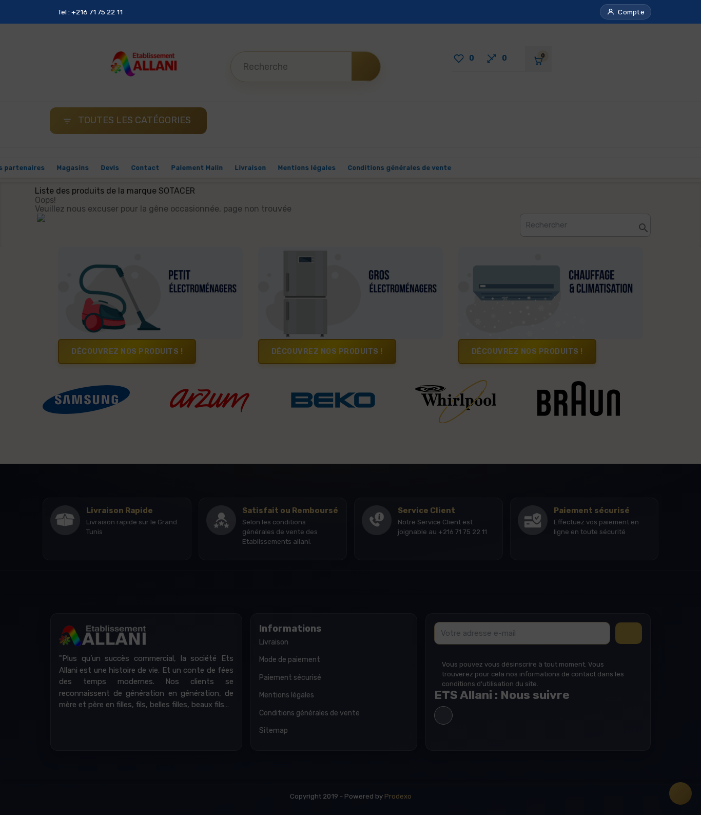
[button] (625, 12)
